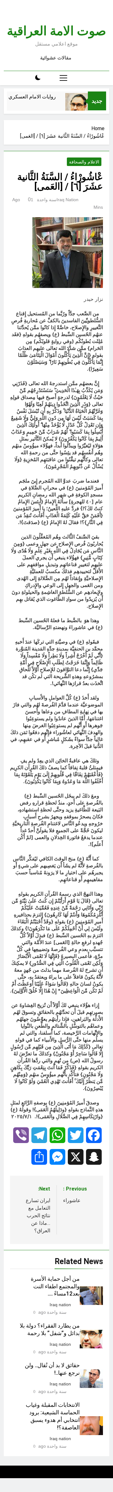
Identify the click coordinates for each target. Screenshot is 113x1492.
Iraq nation (67, 199)
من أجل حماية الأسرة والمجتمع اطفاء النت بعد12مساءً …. (55, 1286)
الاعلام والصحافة (84, 161)
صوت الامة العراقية (56, 31)
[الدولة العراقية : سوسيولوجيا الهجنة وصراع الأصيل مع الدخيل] (81, 109)
